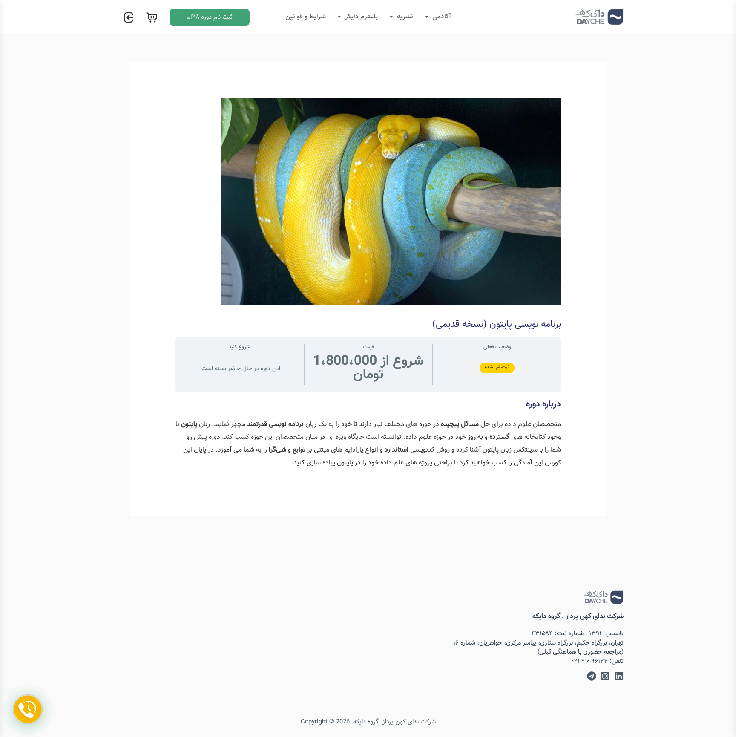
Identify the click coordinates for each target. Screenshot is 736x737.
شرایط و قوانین (305, 17)
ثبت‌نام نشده (497, 367)
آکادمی (441, 17)
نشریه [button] (405, 17)
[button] (210, 17)
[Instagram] (605, 676)
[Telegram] (591, 676)
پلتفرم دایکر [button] (361, 17)
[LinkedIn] (619, 676)
